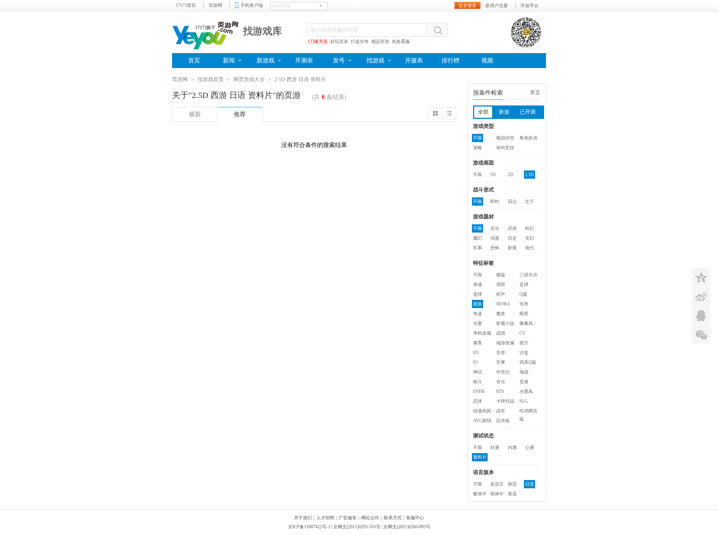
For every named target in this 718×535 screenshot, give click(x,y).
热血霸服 (401, 41)
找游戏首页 (210, 79)
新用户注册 (496, 5)
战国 (500, 333)
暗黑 (523, 313)
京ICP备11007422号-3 (309, 526)
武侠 (512, 228)
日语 (529, 484)
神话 (477, 372)
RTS (500, 391)
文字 (529, 201)
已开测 (528, 112)
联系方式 (393, 517)
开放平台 (529, 5)
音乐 (494, 228)
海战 (523, 372)
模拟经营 (505, 138)
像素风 (526, 323)
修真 (477, 342)
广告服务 (348, 517)
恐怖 (494, 247)
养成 (477, 284)
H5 (476, 352)
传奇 (523, 304)
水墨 (477, 323)
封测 (494, 447)
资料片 (480, 457)
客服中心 (415, 517)
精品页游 (380, 41)
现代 (529, 247)
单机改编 (482, 333)
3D (493, 174)
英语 (512, 493)
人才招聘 (325, 517)
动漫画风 (482, 410)
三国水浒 (528, 274)
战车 (500, 410)
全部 (483, 112)
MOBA (503, 304)
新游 (504, 112)
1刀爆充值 (317, 41)
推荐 (240, 114)
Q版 (523, 294)
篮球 (477, 294)
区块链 (503, 420)
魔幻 (477, 238)
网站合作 (370, 517)
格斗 (477, 381)
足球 (523, 284)
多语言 (497, 484)
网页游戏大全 (249, 79)
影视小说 (505, 323)
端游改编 (505, 342)
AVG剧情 (482, 420)
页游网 (215, 5)
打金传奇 (360, 41)
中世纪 (503, 372)
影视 (512, 247)
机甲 (500, 294)
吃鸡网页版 (528, 411)
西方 (523, 342)
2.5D (529, 174)
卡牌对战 (505, 401)
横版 (500, 274)
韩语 (512, 484)
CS (522, 333)
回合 (512, 201)
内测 (512, 447)
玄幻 (529, 238)
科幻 (529, 228)
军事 (477, 247)
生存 (500, 352)
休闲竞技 (505, 147)
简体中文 (497, 494)
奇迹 (477, 313)
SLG (523, 401)
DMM (479, 391)
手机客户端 (251, 5)
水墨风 (526, 391)
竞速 (523, 381)
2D (510, 174)
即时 (494, 201)
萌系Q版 (527, 362)
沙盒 (523, 352)
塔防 (500, 284)
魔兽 (500, 313)
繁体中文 (480, 494)
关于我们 (303, 517)
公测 (529, 447)
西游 (477, 304)
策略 (477, 147)
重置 (535, 92)
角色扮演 (528, 138)
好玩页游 (339, 41)
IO (475, 362)
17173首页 (186, 5)
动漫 (494, 238)
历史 (512, 238)
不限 (477, 138)
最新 (195, 114)
